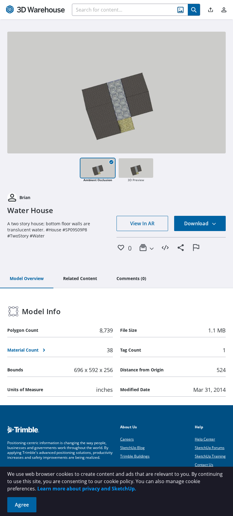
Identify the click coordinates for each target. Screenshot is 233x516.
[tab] (26, 278)
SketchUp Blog (132, 447)
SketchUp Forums (210, 447)
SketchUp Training (210, 456)
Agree (22, 504)
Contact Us (204, 464)
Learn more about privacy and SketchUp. (86, 488)
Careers (127, 439)
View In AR (142, 223)
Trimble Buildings (135, 456)
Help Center (205, 439)
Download (197, 223)
